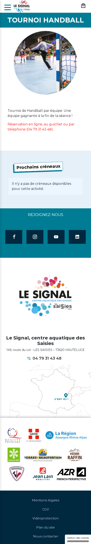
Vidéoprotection (45, 518)
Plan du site (45, 527)
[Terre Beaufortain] (43, 455)
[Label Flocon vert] (13, 455)
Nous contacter (45, 536)
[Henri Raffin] (75, 455)
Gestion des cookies (78, 537)
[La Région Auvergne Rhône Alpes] (66, 435)
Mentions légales (45, 500)
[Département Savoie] (33, 435)
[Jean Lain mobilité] (43, 473)
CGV (45, 509)
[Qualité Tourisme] (13, 435)
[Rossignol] (17, 473)
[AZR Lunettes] (71, 473)
